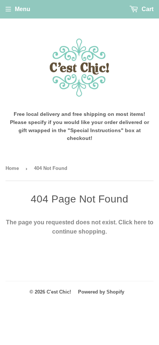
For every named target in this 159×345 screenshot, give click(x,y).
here (140, 222)
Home (12, 168)
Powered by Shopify (101, 292)
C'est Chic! (59, 292)
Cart (146, 9)
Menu (22, 9)
